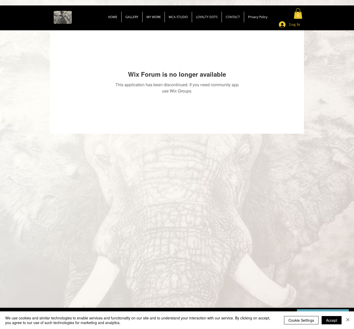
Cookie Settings (301, 320)
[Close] (348, 320)
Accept (331, 320)
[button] (298, 13)
